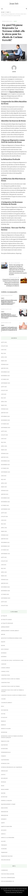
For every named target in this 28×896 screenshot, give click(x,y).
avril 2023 (4, 483)
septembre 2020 (5, 598)
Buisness (3, 653)
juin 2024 (3, 438)
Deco (2, 706)
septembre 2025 (5, 383)
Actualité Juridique (7, 623)
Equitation (4, 745)
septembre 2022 (5, 509)
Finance (3, 756)
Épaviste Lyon (5, 741)
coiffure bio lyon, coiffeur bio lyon (12, 660)
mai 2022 (3, 524)
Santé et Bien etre (6, 826)
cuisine (3, 699)
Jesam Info (14, 3)
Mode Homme (5, 789)
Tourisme (4, 848)
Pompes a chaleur (6, 800)
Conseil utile (5, 671)
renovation (4, 811)
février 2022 (4, 535)
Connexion (4, 870)
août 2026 (4, 342)
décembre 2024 (5, 416)
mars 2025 (4, 405)
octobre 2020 (5, 594)
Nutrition (4, 796)
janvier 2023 (4, 494)
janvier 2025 (4, 412)
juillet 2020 (4, 605)
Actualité (4, 615)
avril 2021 (4, 572)
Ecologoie (4, 717)
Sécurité (3, 830)
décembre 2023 (5, 461)
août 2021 (4, 557)
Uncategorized (5, 859)
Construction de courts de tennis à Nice (13, 695)
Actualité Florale (6, 619)
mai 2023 (3, 479)
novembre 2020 (5, 590)
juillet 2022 (4, 516)
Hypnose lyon (5, 763)
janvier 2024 (4, 457)
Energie (3, 724)
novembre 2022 (5, 501)
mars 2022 (4, 531)
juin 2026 (3, 349)
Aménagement (5, 627)
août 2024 (4, 431)
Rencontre (4, 808)
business (3, 656)
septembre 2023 (5, 472)
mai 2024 (3, 442)
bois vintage (5, 649)
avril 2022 (4, 527)
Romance (3, 819)
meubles (3, 782)
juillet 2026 (4, 346)
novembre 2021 (5, 546)
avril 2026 (4, 357)
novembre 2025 (5, 375)
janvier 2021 (4, 583)
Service (3, 833)
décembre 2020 (5, 587)
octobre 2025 (5, 379)
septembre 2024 (5, 427)
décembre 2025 (5, 372)
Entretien (4, 732)
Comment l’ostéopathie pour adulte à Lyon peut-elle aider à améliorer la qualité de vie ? (9, 329)
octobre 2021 (5, 549)
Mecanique (4, 778)
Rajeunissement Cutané (8, 804)
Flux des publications (7, 874)
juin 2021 (3, 564)
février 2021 (4, 579)
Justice (3, 774)
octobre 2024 (5, 423)
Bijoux (3, 645)
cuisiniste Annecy (6, 702)
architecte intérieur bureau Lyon (11, 638)
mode (2, 785)
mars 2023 (4, 486)
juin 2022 (3, 520)
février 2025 (4, 409)
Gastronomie (5, 759)
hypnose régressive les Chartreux (11, 767)
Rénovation (4, 815)
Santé (15, 21)
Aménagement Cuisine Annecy (10, 630)
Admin (14, 71)
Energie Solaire (6, 728)
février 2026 (4, 364)
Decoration (4, 710)
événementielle (6, 752)
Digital (3, 713)
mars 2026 (4, 360)
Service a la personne (7, 837)
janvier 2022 (4, 538)
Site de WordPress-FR (7, 881)
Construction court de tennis (10, 686)
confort (3, 664)
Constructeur (5, 675)
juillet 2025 (4, 390)
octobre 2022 (5, 505)
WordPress (19, 892)
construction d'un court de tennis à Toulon (12, 690)
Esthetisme (4, 748)
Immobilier (4, 770)
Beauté (3, 641)
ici (20, 253)
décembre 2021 (5, 542)
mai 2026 (3, 353)
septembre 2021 (5, 553)
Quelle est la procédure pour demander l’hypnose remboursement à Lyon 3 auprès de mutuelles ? (9, 302)
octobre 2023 (5, 468)
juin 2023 (3, 475)
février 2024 (4, 453)
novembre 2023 (5, 464)
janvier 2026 (4, 368)
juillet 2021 (4, 561)
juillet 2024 (4, 435)
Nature (3, 793)
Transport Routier (6, 856)
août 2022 (4, 512)
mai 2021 (3, 568)
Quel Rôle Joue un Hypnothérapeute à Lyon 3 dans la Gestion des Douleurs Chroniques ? (9, 315)
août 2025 (4, 386)
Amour (3, 634)
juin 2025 (3, 394)
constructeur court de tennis (10, 678)
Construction (5, 682)
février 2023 (4, 490)
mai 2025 (3, 398)
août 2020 (4, 601)
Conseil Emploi (5, 667)
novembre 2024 (5, 420)
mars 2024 (4, 449)
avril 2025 (4, 401)
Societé (3, 841)
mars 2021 (4, 575)
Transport (4, 852)
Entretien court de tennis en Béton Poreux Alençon (12, 737)
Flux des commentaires (8, 877)
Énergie (3, 721)
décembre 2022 (5, 498)
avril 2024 (4, 446)
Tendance (4, 845)
